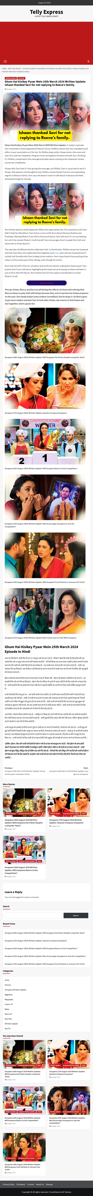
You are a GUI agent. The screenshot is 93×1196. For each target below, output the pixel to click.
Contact (30, 1184)
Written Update (11, 78)
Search (6, 906)
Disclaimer (20, 1184)
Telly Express (46, 12)
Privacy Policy (9, 1184)
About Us (40, 1184)
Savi (57, 252)
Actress (8, 985)
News (39, 814)
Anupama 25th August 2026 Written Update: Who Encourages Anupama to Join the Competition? (39, 525)
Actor (7, 980)
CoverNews (54, 1192)
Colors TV (9, 1004)
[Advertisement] (46, 40)
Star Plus (21, 78)
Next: (68, 771)
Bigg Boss (9, 994)
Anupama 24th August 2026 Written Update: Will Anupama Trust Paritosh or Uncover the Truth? (45, 582)
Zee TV (8, 1028)
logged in (19, 897)
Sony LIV (8, 1014)
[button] (5, 61)
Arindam (9, 89)
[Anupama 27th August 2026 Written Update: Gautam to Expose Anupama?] (68, 802)
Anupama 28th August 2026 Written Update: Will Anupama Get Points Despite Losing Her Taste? (45, 357)
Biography (9, 999)
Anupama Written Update (27, 814)
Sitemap (49, 1184)
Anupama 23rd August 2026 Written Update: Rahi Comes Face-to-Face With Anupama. (41, 638)
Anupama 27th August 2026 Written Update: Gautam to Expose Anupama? (36, 413)
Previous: (25, 771)
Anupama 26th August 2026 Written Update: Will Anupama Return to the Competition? (41, 468)
